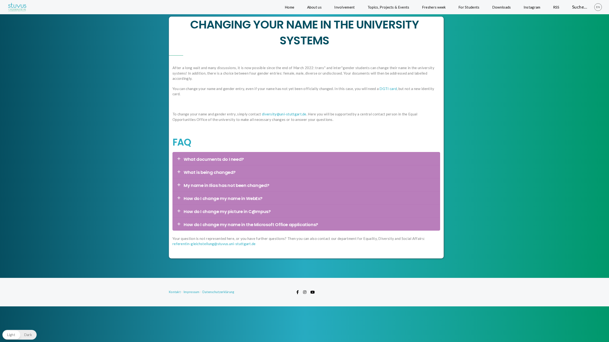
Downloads (501, 7)
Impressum (191, 292)
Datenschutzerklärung (218, 292)
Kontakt (175, 292)
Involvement (344, 7)
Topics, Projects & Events (388, 7)
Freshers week (434, 7)
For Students (469, 7)
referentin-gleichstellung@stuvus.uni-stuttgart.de (214, 244)
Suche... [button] (579, 7)
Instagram (532, 7)
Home (289, 7)
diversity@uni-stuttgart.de (284, 114)
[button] (19, 335)
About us (314, 7)
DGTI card (388, 88)
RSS (556, 7)
